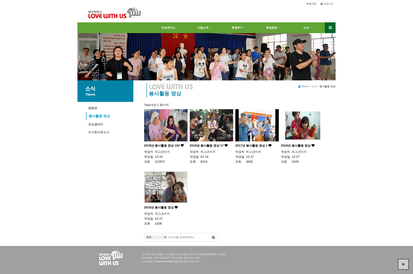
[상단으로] (403, 264)
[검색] (213, 237)
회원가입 (328, 3)
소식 (306, 27)
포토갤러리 (95, 124)
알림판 (92, 108)
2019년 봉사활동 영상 (162, 145)
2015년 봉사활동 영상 (159, 207)
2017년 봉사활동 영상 (251, 145)
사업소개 (202, 27)
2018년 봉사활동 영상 (207, 145)
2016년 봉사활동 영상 (296, 145)
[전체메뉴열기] (330, 27)
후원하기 (237, 27)
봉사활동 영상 (99, 116)
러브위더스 (169, 27)
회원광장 (271, 27)
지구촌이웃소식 (98, 132)
